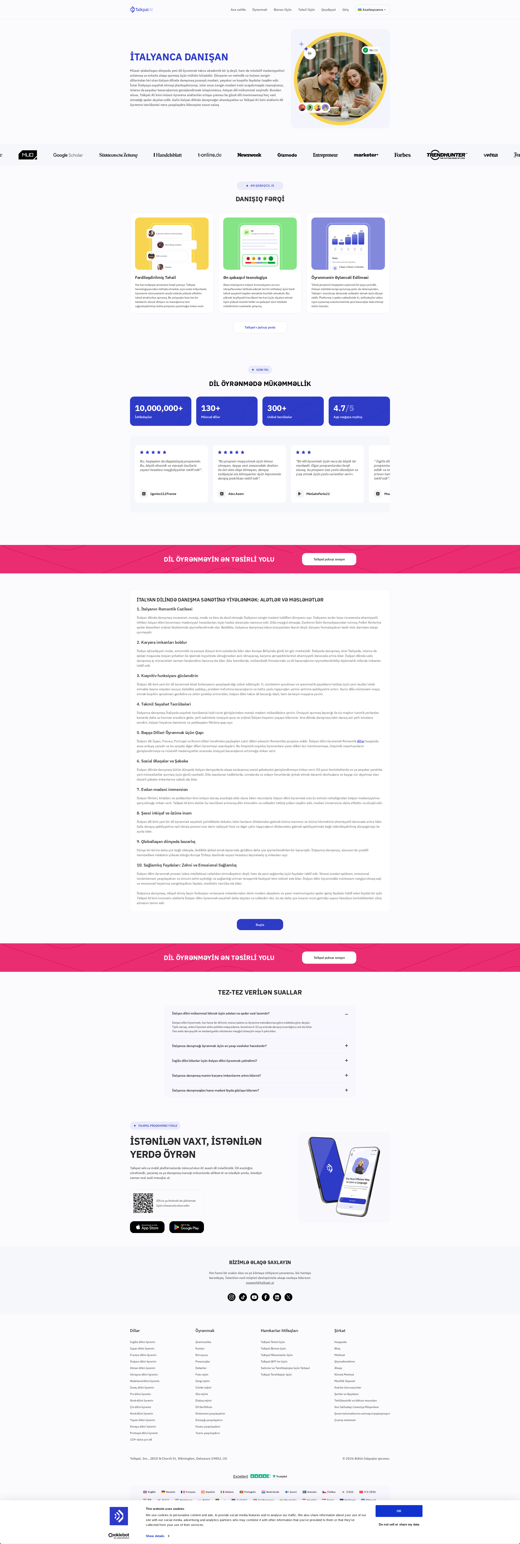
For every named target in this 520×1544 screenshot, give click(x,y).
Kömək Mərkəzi (344, 1374)
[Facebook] (266, 1297)
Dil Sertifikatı (203, 1407)
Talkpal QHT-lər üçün (274, 1361)
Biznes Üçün (283, 10)
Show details (155, 1536)
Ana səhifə (238, 10)
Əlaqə (338, 1368)
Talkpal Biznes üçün (273, 1348)
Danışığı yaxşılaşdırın (208, 1420)
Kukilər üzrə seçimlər (347, 1387)
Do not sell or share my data (399, 1524)
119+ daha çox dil (141, 1439)
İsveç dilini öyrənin (142, 1387)
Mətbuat (339, 1355)
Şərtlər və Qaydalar (346, 1394)
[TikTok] (243, 1297)
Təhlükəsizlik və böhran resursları (355, 1400)
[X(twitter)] (288, 1297)
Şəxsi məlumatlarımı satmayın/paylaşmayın (362, 1413)
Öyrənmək (259, 10)
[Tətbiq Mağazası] (147, 1227)
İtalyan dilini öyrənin (143, 1361)
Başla (260, 925)
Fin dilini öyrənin (140, 1394)
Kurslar (200, 1348)
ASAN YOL (262, 370)
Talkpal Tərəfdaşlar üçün (276, 1374)
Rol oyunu (201, 1355)
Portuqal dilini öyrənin (144, 1433)
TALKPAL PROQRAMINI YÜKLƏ (157, 1126)
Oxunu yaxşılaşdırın (207, 1426)
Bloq (337, 1348)
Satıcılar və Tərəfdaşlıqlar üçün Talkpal (285, 1368)
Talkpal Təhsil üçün (273, 1342)
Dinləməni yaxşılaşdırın (210, 1413)
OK (399, 1511)
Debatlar (201, 1368)
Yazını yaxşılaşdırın (207, 1433)
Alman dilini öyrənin (142, 1368)
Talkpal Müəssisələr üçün (277, 1355)
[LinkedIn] (277, 1297)
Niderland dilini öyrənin (144, 1381)
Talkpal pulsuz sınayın (329, 559)
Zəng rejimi (202, 1381)
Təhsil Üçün (306, 10)
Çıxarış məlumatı (345, 1420)
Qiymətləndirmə (344, 1361)
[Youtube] (254, 1297)
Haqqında (340, 1342)
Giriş (345, 10)
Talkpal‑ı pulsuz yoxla (260, 327)
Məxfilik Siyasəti (344, 1381)
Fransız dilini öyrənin (143, 1355)
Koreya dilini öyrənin (143, 1426)
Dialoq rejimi (203, 1400)
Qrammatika (203, 1342)
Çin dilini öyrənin (140, 1407)
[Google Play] (186, 1227)
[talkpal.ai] (141, 9)
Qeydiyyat (328, 10)
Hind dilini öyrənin (141, 1413)
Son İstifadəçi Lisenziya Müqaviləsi (356, 1407)
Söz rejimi (201, 1394)
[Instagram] (232, 1297)
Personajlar (202, 1361)
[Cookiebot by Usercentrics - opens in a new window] (119, 1536)
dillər (360, 741)
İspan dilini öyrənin (142, 1348)
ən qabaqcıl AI (262, 185)
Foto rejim (201, 1374)
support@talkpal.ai (260, 1283)
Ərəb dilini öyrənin (141, 1400)
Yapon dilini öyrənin (142, 1420)
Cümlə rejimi (203, 1387)
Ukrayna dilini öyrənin (144, 1374)
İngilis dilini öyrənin (142, 1342)
